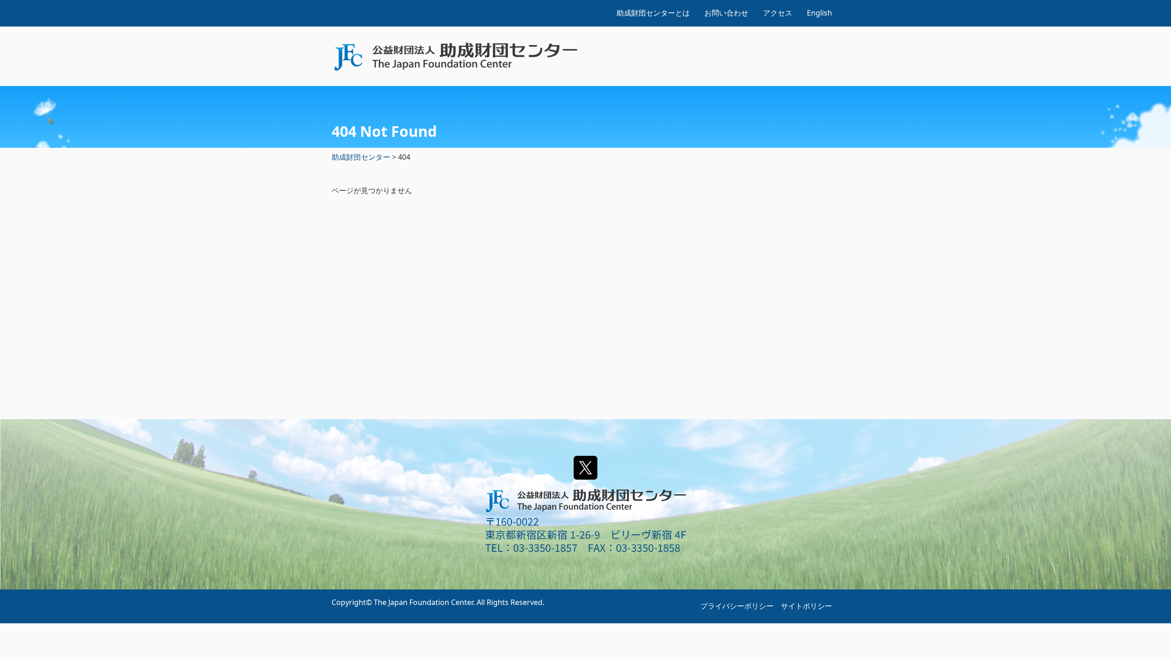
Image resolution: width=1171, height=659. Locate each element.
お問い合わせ (726, 13)
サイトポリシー (806, 606)
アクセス (777, 13)
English (819, 13)
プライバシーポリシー (737, 606)
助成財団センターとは (653, 13)
